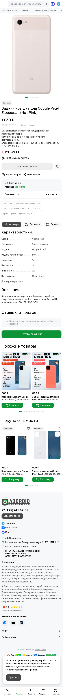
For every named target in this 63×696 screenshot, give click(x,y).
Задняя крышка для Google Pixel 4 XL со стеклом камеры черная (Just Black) (15, 472)
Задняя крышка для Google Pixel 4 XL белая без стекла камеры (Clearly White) (46, 472)
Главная (5, 11)
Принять (13, 677)
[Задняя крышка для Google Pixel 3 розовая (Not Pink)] (31, 54)
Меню (14, 11)
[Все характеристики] (12, 281)
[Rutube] (21, 623)
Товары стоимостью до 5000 (16, 209)
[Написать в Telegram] (58, 4)
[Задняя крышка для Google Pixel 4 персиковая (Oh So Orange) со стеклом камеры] (46, 371)
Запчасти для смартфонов (44, 11)
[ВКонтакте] (5, 623)
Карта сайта (40, 650)
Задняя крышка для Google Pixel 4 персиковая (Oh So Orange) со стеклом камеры (46, 398)
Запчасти (24, 11)
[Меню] (4, 4)
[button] (26, 97)
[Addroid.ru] (16, 502)
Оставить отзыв (31, 334)
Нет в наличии (27, 166)
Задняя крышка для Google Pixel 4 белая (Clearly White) (15, 398)
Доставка (35, 224)
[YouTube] (13, 623)
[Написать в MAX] (52, 4)
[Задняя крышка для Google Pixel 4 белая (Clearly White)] (16, 371)
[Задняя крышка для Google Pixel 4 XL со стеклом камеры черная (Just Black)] (16, 445)
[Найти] (46, 4)
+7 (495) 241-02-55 (15, 510)
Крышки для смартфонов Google (17, 214)
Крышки (37, 209)
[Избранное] (57, 166)
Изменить (20, 187)
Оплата (55, 224)
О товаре (14, 224)
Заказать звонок (12, 516)
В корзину (14, 405)
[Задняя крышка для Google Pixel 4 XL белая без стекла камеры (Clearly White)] (46, 445)
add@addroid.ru (13, 538)
